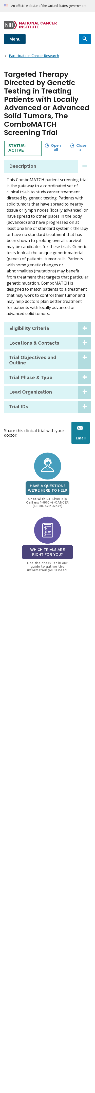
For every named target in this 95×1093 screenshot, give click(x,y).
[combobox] (55, 39)
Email (83, 439)
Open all (53, 147)
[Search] (85, 39)
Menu (15, 39)
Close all (78, 147)
